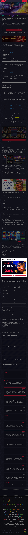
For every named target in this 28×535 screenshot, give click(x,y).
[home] (4, 1)
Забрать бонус (14, 275)
